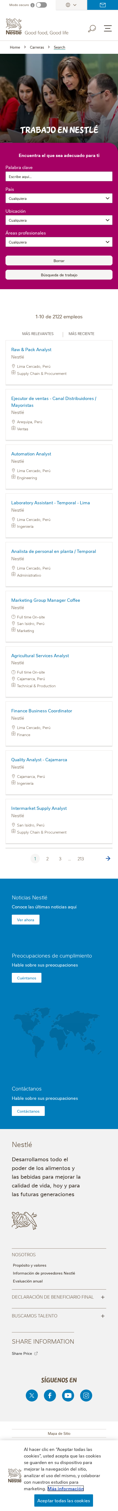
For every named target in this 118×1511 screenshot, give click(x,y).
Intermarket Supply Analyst (39, 808)
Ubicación (15, 211)
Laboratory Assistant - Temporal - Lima (50, 502)
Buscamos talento (58, 1315)
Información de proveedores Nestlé (44, 1272)
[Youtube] (68, 1395)
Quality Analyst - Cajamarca (39, 759)
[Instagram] (86, 1395)
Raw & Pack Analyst (31, 349)
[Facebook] (50, 1395)
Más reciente (81, 333)
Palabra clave (19, 167)
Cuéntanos (26, 977)
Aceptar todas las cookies (63, 1500)
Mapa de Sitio (59, 1433)
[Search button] (96, 27)
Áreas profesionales (25, 233)
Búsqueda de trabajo (59, 274)
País (9, 189)
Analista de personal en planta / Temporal (53, 551)
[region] (59, 1475)
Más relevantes (38, 333)
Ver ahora (25, 919)
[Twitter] (32, 1395)
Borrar (59, 260)
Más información (65, 1488)
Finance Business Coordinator (41, 710)
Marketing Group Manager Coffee (45, 600)
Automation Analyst (31, 454)
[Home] (38, 27)
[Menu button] (107, 28)
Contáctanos (102, 5)
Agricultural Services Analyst (40, 655)
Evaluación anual (28, 1280)
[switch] (41, 5)
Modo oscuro (19, 5)
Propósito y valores (29, 1265)
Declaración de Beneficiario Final (58, 1296)
